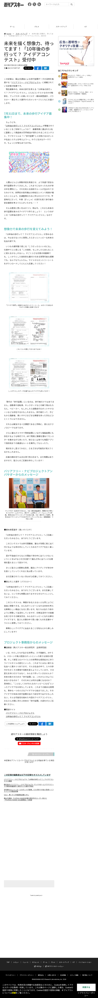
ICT (61, 26)
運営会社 (41, 975)
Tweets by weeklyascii (36, 895)
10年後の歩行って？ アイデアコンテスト (23, 716)
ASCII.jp (38, 966)
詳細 (14, 993)
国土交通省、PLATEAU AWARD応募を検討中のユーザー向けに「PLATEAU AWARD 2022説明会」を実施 (25, 799)
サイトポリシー (11, 975)
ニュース (25, 962)
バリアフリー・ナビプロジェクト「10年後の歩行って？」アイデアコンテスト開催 (29, 780)
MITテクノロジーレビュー (55, 966)
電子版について (87, 975)
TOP (8, 962)
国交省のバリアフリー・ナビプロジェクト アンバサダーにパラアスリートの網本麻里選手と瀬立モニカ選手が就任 (29, 785)
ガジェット (35, 962)
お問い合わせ (52, 975)
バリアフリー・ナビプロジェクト (26, 82)
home (8, 33)
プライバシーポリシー (27, 975)
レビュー (16, 962)
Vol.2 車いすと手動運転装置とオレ (16, 795)
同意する (86, 987)
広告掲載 (63, 975)
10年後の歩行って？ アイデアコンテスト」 (24, 125)
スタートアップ (36, 26)
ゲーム (45, 962)
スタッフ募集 (74, 975)
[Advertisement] (49, 15)
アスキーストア (85, 26)
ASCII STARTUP (14, 68)
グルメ (12, 26)
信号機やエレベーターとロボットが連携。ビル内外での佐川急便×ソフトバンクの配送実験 (29, 790)
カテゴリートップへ (41, 754)
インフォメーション (85, 962)
